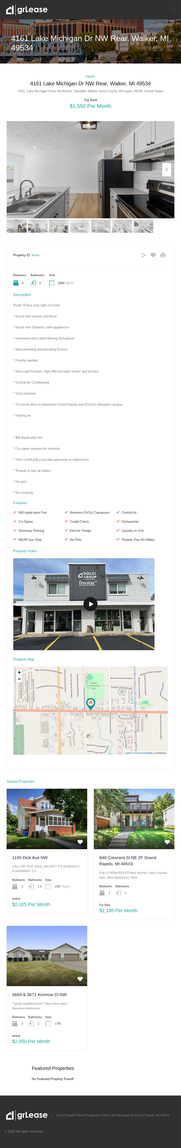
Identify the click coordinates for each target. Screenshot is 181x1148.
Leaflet (128, 753)
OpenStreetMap (144, 753)
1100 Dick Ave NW (30, 857)
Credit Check (79, 521)
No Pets (76, 539)
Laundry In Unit (132, 530)
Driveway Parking (31, 530)
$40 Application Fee (33, 512)
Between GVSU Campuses (90, 512)
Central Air (129, 512)
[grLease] (26, 14)
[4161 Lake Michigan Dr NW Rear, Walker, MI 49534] (90, 704)
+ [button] (19, 672)
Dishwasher (130, 521)
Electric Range (80, 530)
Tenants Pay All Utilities (138, 539)
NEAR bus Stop (30, 539)
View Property (47, 837)
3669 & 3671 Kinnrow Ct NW (39, 994)
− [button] (19, 679)
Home (90, 76)
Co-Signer (26, 521)
